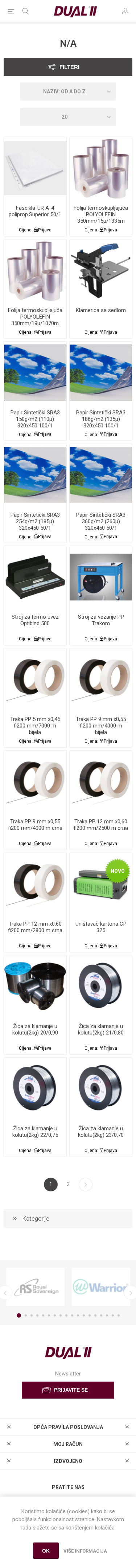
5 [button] (43, 1315)
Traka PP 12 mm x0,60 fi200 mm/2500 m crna (101, 824)
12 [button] (84, 1315)
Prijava (44, 229)
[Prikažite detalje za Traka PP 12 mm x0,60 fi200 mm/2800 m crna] (35, 884)
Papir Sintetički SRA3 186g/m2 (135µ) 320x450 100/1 (100, 419)
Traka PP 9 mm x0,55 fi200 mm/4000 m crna (35, 824)
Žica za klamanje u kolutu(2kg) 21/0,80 (101, 1029)
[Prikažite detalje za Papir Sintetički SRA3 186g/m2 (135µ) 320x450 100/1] (101, 373)
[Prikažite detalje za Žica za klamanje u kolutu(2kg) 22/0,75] (35, 1089)
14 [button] (95, 1315)
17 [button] (113, 1315)
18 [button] (119, 1315)
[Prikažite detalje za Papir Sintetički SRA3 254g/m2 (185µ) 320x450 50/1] (35, 475)
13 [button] (89, 1315)
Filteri (69, 67)
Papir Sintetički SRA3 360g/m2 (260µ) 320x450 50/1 (100, 521)
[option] (35, 1287)
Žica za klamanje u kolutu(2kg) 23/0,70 (101, 1131)
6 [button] (49, 1315)
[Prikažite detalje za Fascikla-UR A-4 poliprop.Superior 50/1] (35, 168)
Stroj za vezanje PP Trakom (101, 620)
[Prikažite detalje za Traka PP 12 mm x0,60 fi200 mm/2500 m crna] (101, 782)
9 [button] (66, 1315)
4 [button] (37, 1315)
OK (46, 1551)
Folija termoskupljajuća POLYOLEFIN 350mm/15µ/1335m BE (101, 218)
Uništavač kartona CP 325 (101, 927)
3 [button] (31, 1315)
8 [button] (60, 1315)
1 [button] (19, 1315)
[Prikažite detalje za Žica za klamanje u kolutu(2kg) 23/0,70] (101, 1089)
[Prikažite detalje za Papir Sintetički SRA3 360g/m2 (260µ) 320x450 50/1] (101, 475)
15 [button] (101, 1315)
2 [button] (26, 1315)
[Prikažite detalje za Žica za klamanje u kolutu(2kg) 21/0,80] (101, 986)
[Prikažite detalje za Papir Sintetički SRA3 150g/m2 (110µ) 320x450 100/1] (35, 373)
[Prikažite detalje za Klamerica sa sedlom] (101, 270)
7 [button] (55, 1315)
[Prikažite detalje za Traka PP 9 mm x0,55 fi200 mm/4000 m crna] (35, 782)
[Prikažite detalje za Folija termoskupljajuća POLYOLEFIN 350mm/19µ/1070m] (35, 270)
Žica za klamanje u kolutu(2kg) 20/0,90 (35, 1029)
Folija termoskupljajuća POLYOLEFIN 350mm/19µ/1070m (35, 317)
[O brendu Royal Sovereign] (35, 1287)
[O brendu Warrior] (101, 1287)
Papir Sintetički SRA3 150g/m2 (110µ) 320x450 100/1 (35, 419)
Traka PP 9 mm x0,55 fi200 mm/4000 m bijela (101, 725)
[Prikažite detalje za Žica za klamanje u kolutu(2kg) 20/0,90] (35, 986)
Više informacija (85, 1551)
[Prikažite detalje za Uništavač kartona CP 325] (101, 884)
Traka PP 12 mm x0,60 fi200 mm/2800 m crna (35, 927)
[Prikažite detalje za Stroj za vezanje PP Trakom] (101, 577)
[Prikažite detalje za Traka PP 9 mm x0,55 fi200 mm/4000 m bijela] (101, 679)
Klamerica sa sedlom (101, 310)
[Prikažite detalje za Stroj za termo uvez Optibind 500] (35, 577)
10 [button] (72, 1315)
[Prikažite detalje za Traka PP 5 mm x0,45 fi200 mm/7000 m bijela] (35, 679)
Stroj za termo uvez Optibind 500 (35, 620)
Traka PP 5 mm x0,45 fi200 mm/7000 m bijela (35, 725)
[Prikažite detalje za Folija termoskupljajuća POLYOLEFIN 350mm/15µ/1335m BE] (101, 168)
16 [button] (107, 1315)
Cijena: (26, 229)
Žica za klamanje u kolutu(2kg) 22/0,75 (35, 1131)
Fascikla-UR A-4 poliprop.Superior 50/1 (35, 211)
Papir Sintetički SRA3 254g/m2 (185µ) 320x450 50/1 (35, 521)
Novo (118, 871)
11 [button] (78, 1315)
